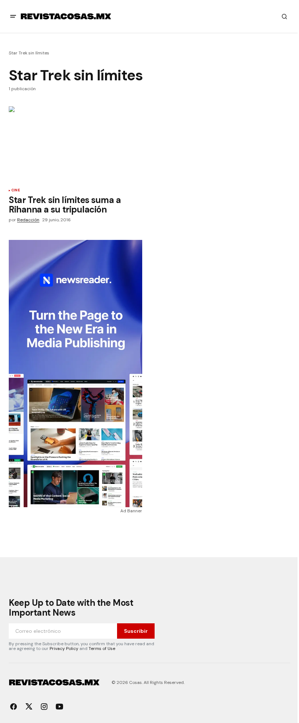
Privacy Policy (64, 648)
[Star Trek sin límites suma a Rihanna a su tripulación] (77, 144)
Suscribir (136, 631)
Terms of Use (102, 648)
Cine (15, 190)
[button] (13, 16)
